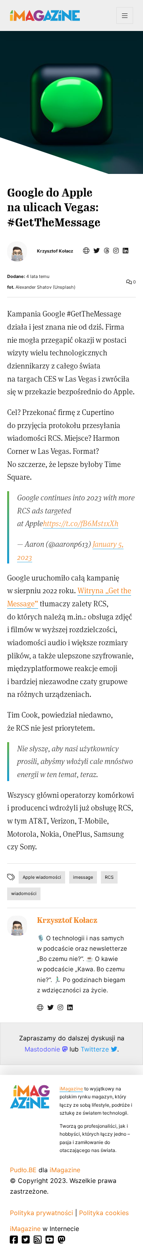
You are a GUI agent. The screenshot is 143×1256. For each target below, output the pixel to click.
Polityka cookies (104, 1213)
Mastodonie (43, 1049)
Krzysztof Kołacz (55, 251)
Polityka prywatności (41, 1213)
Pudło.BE (23, 1170)
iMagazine (71, 1089)
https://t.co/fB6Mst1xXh (80, 523)
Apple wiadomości (42, 877)
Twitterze (96, 1049)
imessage (83, 877)
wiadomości (24, 893)
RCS (109, 877)
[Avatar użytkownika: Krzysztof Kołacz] (17, 926)
